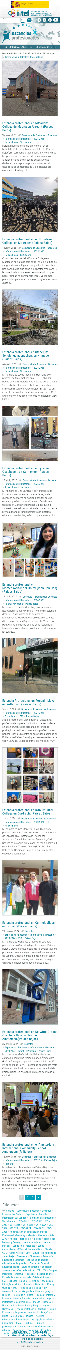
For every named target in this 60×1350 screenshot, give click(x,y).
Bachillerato (11, 716)
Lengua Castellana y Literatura (31, 1309)
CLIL (4, 1252)
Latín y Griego (32, 1305)
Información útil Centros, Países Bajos (24, 57)
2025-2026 (39, 138)
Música (29, 1316)
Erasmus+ (19, 1273)
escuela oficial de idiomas (36, 1277)
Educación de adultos (37, 1259)
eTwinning (34, 1280)
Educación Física (10, 1266)
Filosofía (28, 1284)
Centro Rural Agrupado (24, 1245)
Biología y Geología (12, 1242)
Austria (13, 1238)
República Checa (43, 1326)
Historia (6, 1294)
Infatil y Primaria (21, 1298)
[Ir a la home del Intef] (30, 13)
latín (20, 1305)
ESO (22, 716)
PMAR (19, 1323)
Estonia (23, 1280)
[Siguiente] (38, 1197)
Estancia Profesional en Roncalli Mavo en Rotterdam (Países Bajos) (28, 702)
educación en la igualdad (14, 1263)
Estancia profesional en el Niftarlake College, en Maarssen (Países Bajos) (27, 241)
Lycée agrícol (43, 1312)
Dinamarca (22, 1256)
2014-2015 (24, 1221)
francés (6, 1291)
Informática (38, 1298)
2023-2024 (39, 822)
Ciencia (48, 1249)
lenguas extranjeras (25, 1312)
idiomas (40, 1294)
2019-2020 (41, 1224)
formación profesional (31, 1287)
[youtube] (55, 20)
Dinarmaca (35, 1256)
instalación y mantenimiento (16, 1302)
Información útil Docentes (17, 138)
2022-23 (38, 1160)
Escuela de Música (11, 1277)
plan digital (8, 1323)
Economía (48, 1256)
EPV (44, 1270)
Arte (52, 1235)
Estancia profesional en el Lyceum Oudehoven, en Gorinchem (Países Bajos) (25, 471)
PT (16, 1326)
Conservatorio (16, 1252)
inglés (50, 1298)
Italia (13, 1305)
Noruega (40, 1316)
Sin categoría (8, 1221)
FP (48, 822)
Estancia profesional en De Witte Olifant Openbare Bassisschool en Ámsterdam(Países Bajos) (29, 1035)
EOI (38, 1270)
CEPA (20, 1249)
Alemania (42, 1235)
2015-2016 (37, 1221)
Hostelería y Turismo (23, 1294)
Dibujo (36, 1252)
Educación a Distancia (13, 1259)
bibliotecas (49, 1238)
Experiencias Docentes (46, 596)
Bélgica (38, 1238)
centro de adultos (33, 1242)
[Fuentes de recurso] (29, 20)
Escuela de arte (45, 1273)
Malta (5, 1316)
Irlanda (36, 1302)
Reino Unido (26, 1326)
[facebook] (50, 20)
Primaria (9, 1163)
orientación (8, 1319)
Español (13, 1280)
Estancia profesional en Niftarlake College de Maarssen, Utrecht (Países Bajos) (27, 126)
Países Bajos (11, 142)
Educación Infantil (30, 1266)
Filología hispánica (11, 1284)
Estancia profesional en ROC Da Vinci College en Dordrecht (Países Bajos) (27, 811)
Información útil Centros (14, 1217)
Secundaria (25, 142)
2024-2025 (39, 600)
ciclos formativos (33, 1249)
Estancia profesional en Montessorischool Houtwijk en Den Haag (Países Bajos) (30, 588)
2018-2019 (28, 1224)
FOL (15, 1287)
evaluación (47, 1280)
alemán (31, 1235)
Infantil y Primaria (14, 603)
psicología (7, 1326)
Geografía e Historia (32, 1291)
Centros (10, 1210)
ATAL (4, 1238)
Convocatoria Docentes (33, 135)
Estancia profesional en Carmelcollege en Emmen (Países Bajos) (28, 924)
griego (48, 1291)
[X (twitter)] (44, 20)
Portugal (29, 1323)
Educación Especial (39, 1263)
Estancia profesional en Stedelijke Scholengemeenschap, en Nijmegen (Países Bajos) (26, 355)
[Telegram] (39, 20)
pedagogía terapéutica (43, 1319)
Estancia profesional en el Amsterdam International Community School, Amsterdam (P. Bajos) (28, 1148)
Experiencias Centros (12, 1214)
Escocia (31, 1273)
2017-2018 (15, 1224)
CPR (28, 1252)
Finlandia (39, 1284)
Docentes (52, 135)
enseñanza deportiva (23, 1270)
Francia (16, 1291)
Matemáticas (17, 1316)
